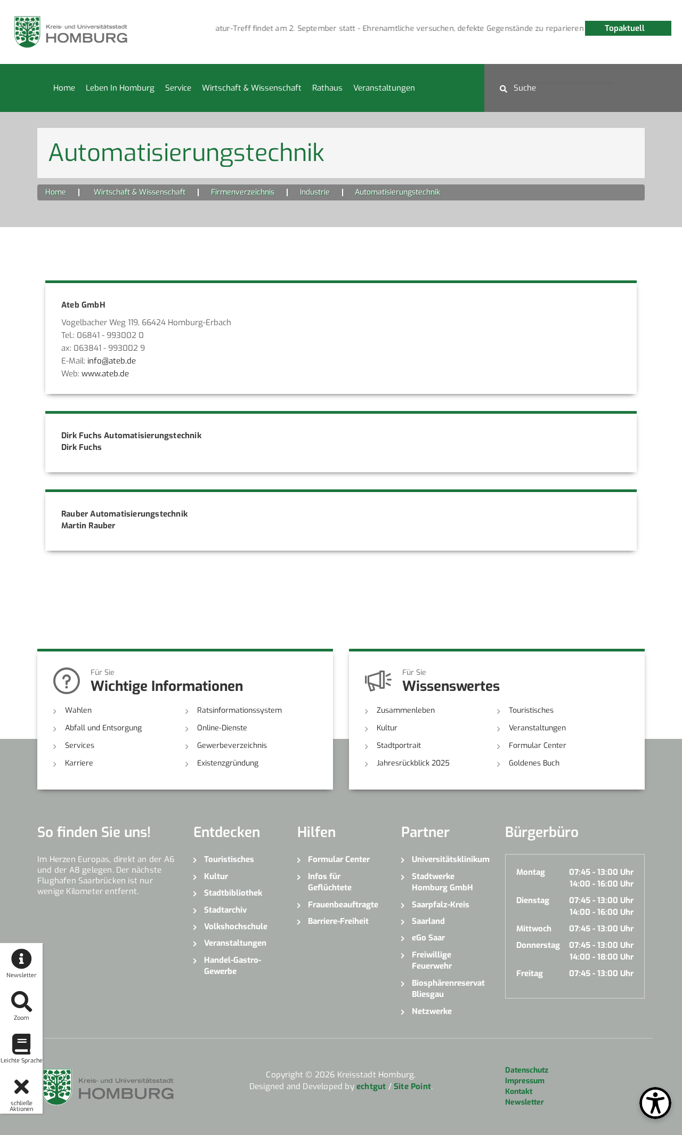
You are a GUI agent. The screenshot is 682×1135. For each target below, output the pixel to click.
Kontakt (518, 1091)
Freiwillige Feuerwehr (432, 960)
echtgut (371, 1086)
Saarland (428, 921)
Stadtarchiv (225, 910)
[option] (390, 29)
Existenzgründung (227, 763)
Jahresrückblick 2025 (413, 763)
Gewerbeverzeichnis (232, 745)
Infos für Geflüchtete (330, 882)
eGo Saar (428, 937)
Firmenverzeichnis (242, 192)
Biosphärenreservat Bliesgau (448, 989)
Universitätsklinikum (450, 859)
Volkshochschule (235, 926)
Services (79, 745)
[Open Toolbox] (655, 1103)
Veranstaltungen (384, 88)
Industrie (315, 192)
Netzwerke (432, 1011)
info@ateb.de (111, 361)
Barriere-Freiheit (338, 921)
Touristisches (531, 710)
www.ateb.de (105, 373)
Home (64, 88)
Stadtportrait (399, 745)
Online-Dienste (222, 728)
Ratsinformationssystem (239, 710)
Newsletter (524, 1102)
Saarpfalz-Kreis (440, 904)
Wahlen (78, 710)
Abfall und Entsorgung (103, 728)
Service (178, 88)
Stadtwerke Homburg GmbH (442, 882)
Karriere (79, 763)
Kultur (387, 728)
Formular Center (537, 745)
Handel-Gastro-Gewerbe (232, 966)
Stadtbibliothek (233, 893)
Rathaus (327, 88)
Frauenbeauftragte (343, 904)
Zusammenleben (406, 710)
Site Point (412, 1086)
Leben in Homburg (120, 88)
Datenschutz (526, 1070)
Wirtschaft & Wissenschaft (252, 88)
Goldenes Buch (534, 763)
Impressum (525, 1081)
